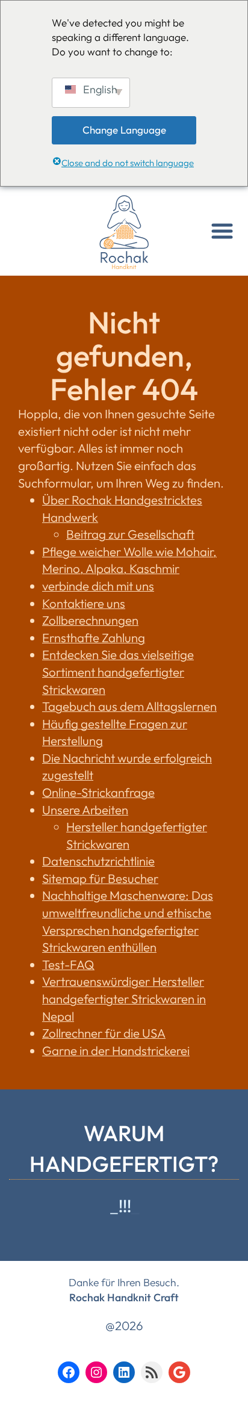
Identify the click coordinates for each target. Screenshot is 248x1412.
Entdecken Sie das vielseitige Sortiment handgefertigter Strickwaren (118, 671)
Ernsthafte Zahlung (93, 637)
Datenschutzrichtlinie (98, 861)
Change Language (124, 129)
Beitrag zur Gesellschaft (130, 534)
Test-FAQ (68, 964)
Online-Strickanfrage (98, 792)
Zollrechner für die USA (104, 1033)
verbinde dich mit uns (98, 585)
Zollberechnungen (90, 620)
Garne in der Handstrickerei (116, 1050)
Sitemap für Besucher (100, 878)
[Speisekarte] (222, 231)
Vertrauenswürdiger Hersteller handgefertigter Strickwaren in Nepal (124, 998)
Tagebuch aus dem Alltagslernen (129, 706)
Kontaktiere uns (83, 603)
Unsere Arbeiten (85, 809)
